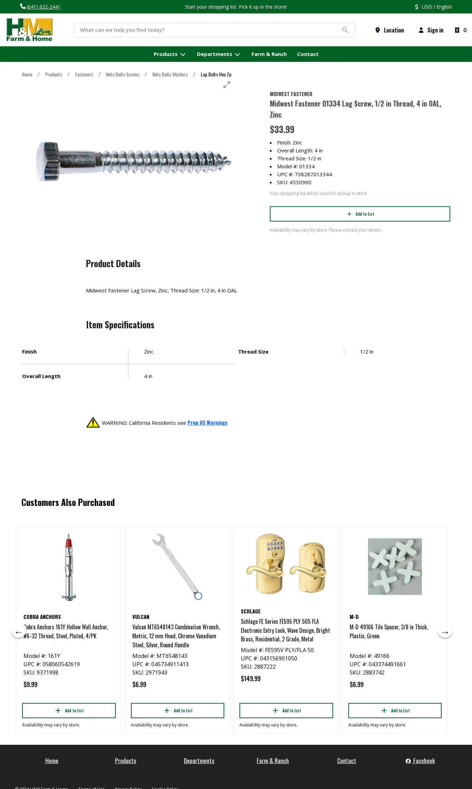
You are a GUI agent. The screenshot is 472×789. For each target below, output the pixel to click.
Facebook (423, 760)
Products (53, 74)
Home (27, 74)
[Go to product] (69, 566)
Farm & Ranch (273, 760)
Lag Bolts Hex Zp (216, 74)
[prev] (18, 630)
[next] (445, 630)
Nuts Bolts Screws (122, 74)
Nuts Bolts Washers (170, 74)
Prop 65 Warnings (207, 422)
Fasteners (84, 74)
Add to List (365, 214)
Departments (199, 760)
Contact (346, 760)
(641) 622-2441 (43, 6)
